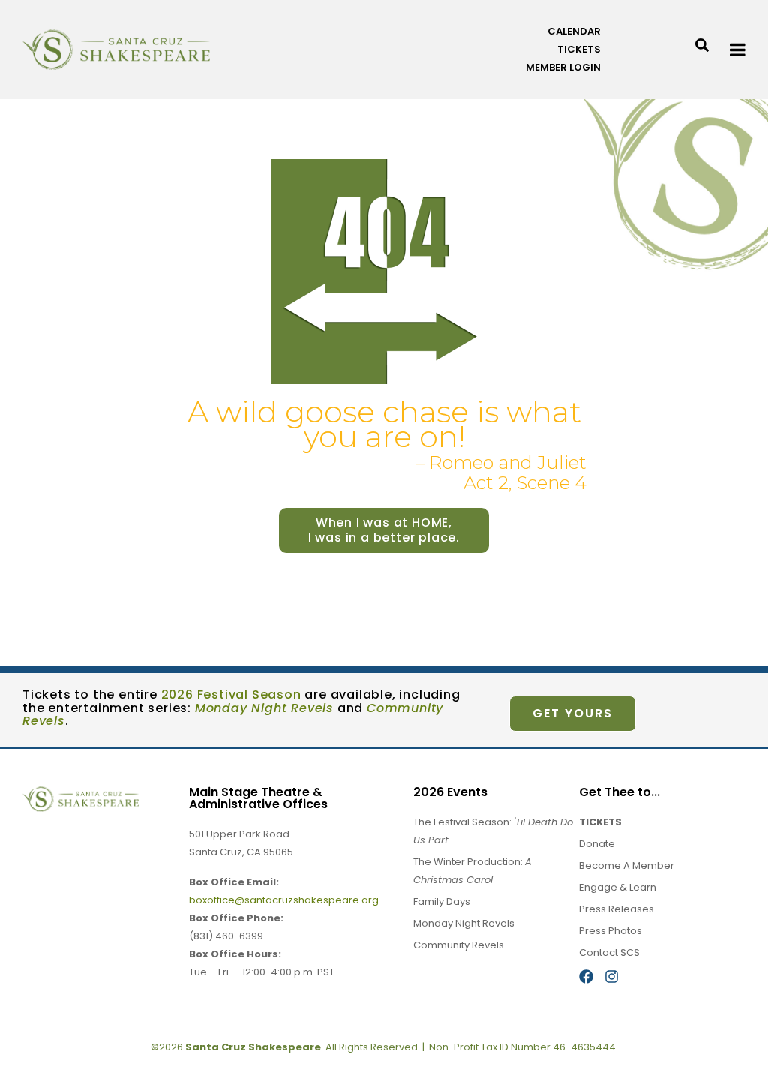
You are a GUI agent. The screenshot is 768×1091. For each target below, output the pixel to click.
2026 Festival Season (231, 694)
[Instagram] (611, 976)
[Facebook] (586, 976)
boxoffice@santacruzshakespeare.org (284, 900)
